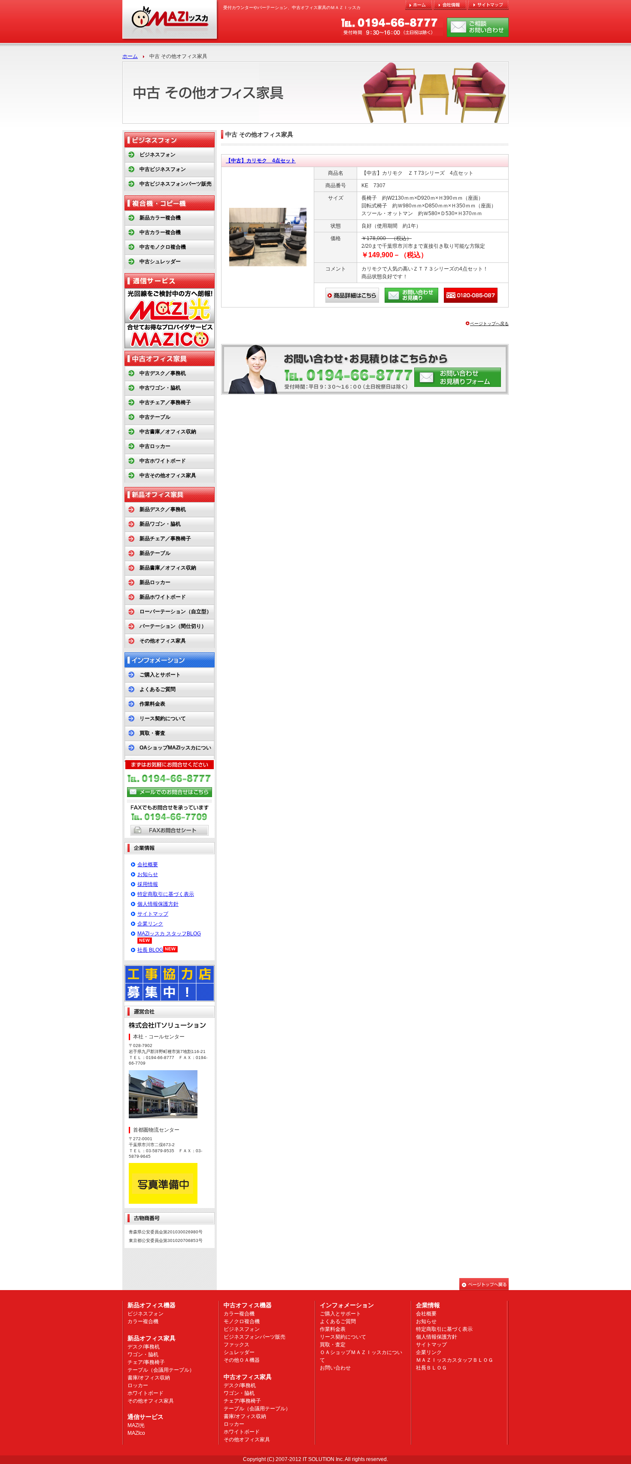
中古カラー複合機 (160, 232)
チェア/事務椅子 (146, 1362)
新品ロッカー (155, 582)
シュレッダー (239, 1352)
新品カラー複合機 (160, 218)
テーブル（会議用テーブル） (160, 1370)
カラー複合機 (142, 1321)
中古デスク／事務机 (163, 373)
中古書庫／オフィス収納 (168, 432)
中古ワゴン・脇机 (160, 388)
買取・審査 (152, 733)
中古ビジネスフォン (163, 169)
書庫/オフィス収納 (148, 1378)
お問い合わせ (335, 1368)
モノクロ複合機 (242, 1321)
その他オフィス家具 (163, 641)
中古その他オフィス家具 (168, 475)
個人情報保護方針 (158, 904)
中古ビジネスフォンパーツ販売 (176, 184)
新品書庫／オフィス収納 (168, 568)
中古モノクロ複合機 (163, 247)
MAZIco (136, 1433)
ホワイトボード (145, 1393)
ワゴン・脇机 (142, 1354)
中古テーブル (155, 417)
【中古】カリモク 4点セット (261, 161)
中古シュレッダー (160, 262)
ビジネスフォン (158, 155)
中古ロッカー (155, 446)
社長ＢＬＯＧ (431, 1368)
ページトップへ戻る (489, 323)
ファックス (236, 1345)
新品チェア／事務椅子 (165, 539)
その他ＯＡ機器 (242, 1360)
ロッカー (137, 1385)
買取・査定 (333, 1345)
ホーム (130, 56)
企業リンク (150, 924)
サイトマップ (152, 914)
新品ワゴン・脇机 (160, 524)
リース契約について (163, 718)
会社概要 (147, 864)
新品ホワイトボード (163, 597)
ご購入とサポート (160, 675)
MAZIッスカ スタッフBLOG (169, 934)
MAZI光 (136, 1425)
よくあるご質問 (158, 689)
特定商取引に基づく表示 (165, 894)
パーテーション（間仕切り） (173, 626)
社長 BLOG (150, 950)
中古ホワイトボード (163, 461)
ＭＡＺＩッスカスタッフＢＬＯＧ (454, 1360)
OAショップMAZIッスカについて (167, 755)
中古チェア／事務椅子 (165, 402)
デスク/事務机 (143, 1347)
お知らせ (147, 874)
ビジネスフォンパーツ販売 (254, 1337)
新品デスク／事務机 (163, 509)
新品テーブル (155, 553)
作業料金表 (152, 704)
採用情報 (147, 884)
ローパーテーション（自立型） (176, 612)
